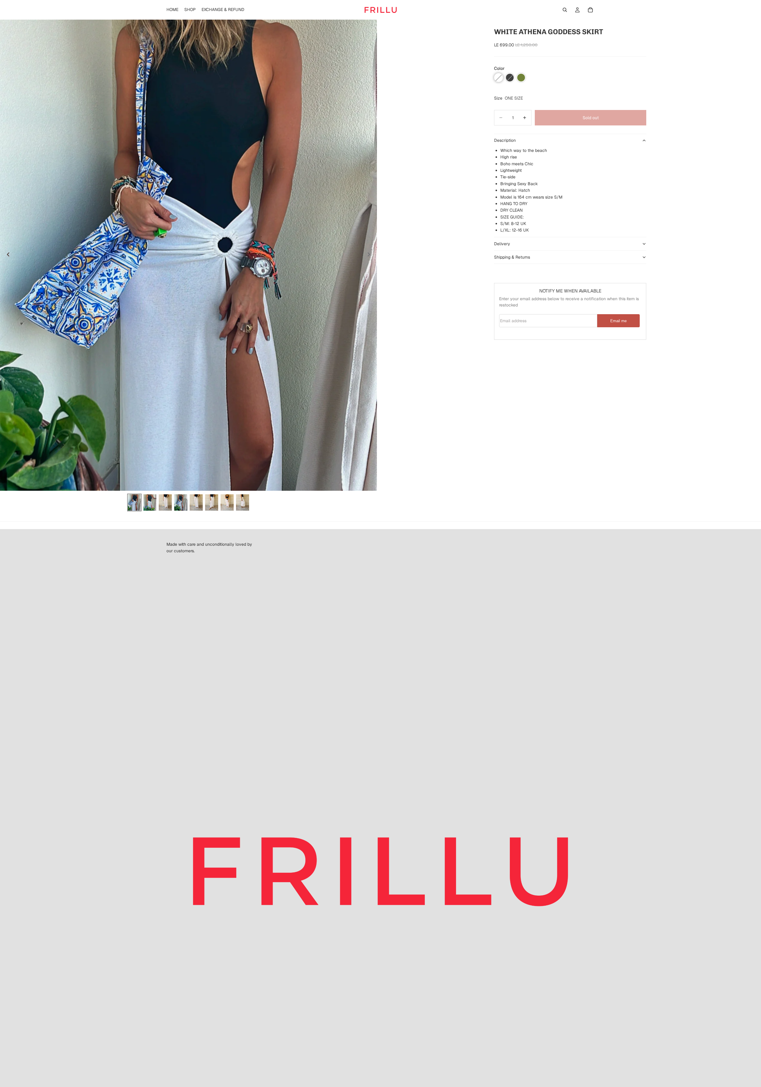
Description (505, 140)
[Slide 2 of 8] (149, 502)
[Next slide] (370, 255)
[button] (498, 77)
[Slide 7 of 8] (227, 502)
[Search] (564, 9)
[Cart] (590, 9)
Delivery (502, 243)
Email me (618, 321)
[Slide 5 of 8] (196, 502)
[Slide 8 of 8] (242, 502)
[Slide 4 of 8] (180, 502)
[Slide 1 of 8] (134, 502)
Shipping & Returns (512, 257)
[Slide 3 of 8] (165, 502)
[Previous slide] (6, 255)
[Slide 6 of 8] (211, 502)
